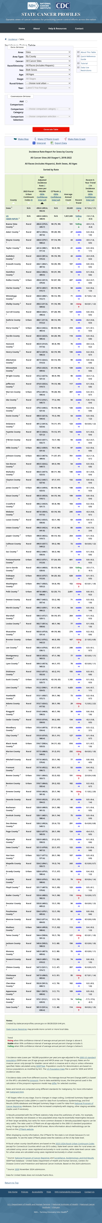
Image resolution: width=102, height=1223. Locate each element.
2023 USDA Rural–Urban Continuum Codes (75, 1143)
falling (79, 216)
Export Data (61, 143)
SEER (17, 1169)
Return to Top (12, 1182)
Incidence (12, 39)
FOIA (49, 1192)
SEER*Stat (40, 1066)
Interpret (41, 143)
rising (78, 208)
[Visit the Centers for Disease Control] (62, 4)
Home (22, 28)
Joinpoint (34, 1080)
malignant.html (17, 1092)
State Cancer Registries (16, 1029)
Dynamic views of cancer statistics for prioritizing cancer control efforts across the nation (51, 19)
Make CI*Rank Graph (48, 139)
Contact (79, 28)
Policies (24, 1192)
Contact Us (89, 1192)
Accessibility (37, 1192)
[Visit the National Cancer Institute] (39, 4)
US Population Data (56, 1069)
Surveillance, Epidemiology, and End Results (74, 1158)
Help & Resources (57, 28)
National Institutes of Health (65, 1204)
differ (54, 1083)
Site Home (12, 1192)
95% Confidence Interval (42, 197)
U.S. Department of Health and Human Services (28, 1204)
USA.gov (56, 1207)
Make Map (23, 139)
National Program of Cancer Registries (32, 1158)
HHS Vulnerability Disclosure (68, 1192)
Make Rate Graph (77, 139)
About (36, 28)
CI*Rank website (26, 1129)
